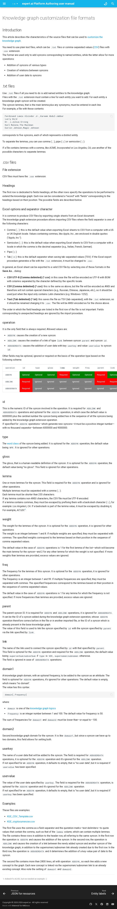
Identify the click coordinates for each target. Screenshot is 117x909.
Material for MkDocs (21, 905)
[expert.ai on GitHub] (90, 904)
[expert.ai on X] (96, 904)
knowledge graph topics (43, 708)
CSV (96, 47)
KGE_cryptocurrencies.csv (21, 821)
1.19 (13, 4)
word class (13, 443)
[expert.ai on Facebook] (101, 904)
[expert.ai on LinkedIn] (107, 904)
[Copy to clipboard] (111, 116)
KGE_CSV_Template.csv (20, 816)
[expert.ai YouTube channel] (112, 904)
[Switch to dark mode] (105, 4)
